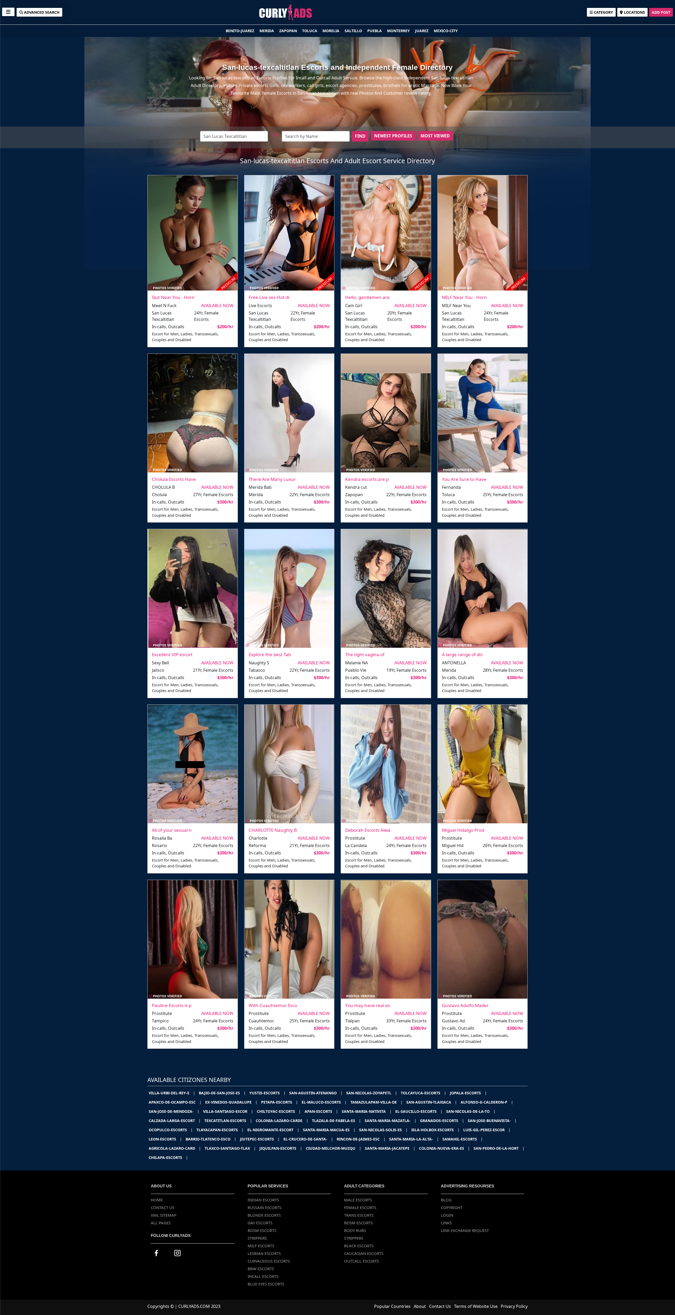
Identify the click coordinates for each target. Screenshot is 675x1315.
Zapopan (288, 30)
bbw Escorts (261, 1268)
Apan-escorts (321, 1111)
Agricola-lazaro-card (175, 1148)
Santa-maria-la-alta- (414, 1139)
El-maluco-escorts (324, 1102)
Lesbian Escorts (264, 1253)
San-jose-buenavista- (492, 1120)
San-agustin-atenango (316, 1092)
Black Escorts (359, 1245)
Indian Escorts (263, 1199)
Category (603, 12)
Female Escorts (360, 1207)
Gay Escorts (260, 1222)
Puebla (375, 30)
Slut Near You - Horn (173, 297)
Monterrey (399, 30)
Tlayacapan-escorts (220, 1129)
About (420, 1306)
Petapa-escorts (279, 1102)
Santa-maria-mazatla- (390, 1120)
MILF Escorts (261, 1245)
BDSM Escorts (262, 1230)
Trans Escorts (359, 1215)
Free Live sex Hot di (269, 297)
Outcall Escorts (361, 1261)
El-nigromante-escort (273, 1129)
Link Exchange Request (465, 1230)
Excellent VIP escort (172, 654)
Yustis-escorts (267, 1092)
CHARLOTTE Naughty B (273, 830)
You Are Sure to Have (464, 479)
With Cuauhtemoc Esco (273, 1005)
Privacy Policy (514, 1306)
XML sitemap (163, 1215)
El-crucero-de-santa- (308, 1139)
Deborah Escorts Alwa (367, 830)
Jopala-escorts (468, 1092)
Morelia (331, 30)
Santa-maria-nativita (367, 1111)
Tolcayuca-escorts (423, 1092)
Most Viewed (435, 136)
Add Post (661, 12)
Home (157, 1199)
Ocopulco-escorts (171, 1129)
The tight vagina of (364, 654)
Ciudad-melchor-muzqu (333, 1148)
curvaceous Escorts (269, 1261)
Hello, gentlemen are (367, 297)
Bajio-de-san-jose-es (222, 1092)
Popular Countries (392, 1306)
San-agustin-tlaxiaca (431, 1102)
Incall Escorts (263, 1276)
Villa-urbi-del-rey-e (172, 1092)
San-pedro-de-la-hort (499, 1148)
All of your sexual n (172, 830)
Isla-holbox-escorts (435, 1129)
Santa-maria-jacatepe (390, 1148)
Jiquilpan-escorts (280, 1148)
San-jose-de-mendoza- (174, 1111)
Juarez (422, 30)
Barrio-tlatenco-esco (211, 1139)
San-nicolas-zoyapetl (371, 1092)
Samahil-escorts (462, 1139)
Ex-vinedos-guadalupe (231, 1102)
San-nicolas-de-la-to (470, 1111)
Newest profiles (393, 136)
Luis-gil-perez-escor (486, 1129)
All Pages (161, 1222)
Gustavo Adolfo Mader (465, 1005)
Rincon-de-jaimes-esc (361, 1139)
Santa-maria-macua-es (329, 1129)
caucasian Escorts (363, 1253)
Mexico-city (446, 30)
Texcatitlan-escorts (228, 1120)
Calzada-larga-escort (175, 1120)
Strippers (257, 1238)
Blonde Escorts (264, 1215)
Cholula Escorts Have (174, 479)
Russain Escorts (264, 1207)
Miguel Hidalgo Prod (463, 830)
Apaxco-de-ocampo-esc (175, 1102)
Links (446, 1222)
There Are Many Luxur (272, 479)
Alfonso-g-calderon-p (487, 1102)
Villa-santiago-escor (228, 1111)
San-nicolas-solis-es (383, 1129)
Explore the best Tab (270, 654)
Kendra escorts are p (367, 479)
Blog (446, 1199)
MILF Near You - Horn (464, 297)
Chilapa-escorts (168, 1157)
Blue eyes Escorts (266, 1284)
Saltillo (354, 30)
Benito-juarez (240, 30)
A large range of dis (462, 654)
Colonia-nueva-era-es (444, 1148)
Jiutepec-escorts (260, 1139)
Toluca (310, 30)
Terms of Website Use (476, 1306)
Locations (634, 12)
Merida (267, 30)
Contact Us (162, 1207)
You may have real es (367, 1005)
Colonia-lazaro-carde (282, 1120)
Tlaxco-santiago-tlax (230, 1148)
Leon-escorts (165, 1139)
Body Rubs (355, 1230)
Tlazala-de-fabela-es (336, 1120)
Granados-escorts (442, 1120)
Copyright (451, 1207)
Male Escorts (358, 1199)
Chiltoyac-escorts (279, 1111)
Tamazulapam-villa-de (376, 1102)
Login (447, 1215)
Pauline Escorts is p (171, 1005)
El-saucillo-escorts (418, 1111)
